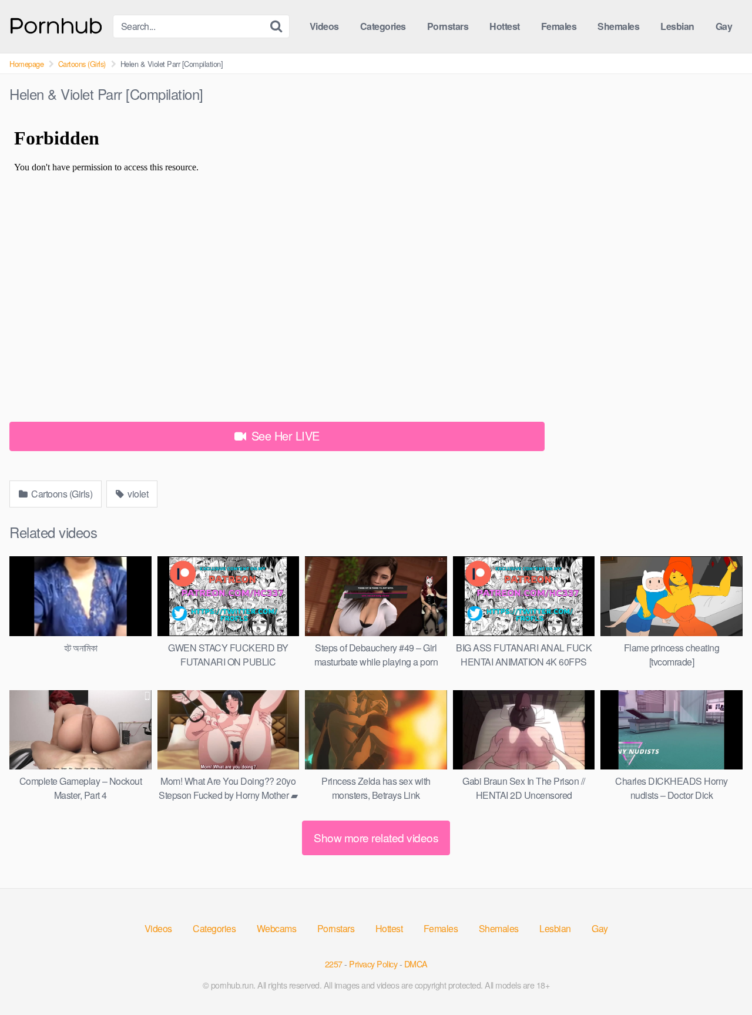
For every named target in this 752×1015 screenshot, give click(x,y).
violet (137, 493)
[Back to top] (719, 977)
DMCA (416, 963)
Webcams (277, 928)
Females (559, 26)
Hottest (504, 26)
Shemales (618, 26)
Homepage (26, 63)
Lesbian (677, 26)
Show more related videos (376, 837)
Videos (324, 26)
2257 (334, 963)
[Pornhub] (56, 24)
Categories (383, 26)
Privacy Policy (373, 963)
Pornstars (448, 26)
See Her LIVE (284, 435)
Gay (724, 26)
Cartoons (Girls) (82, 63)
